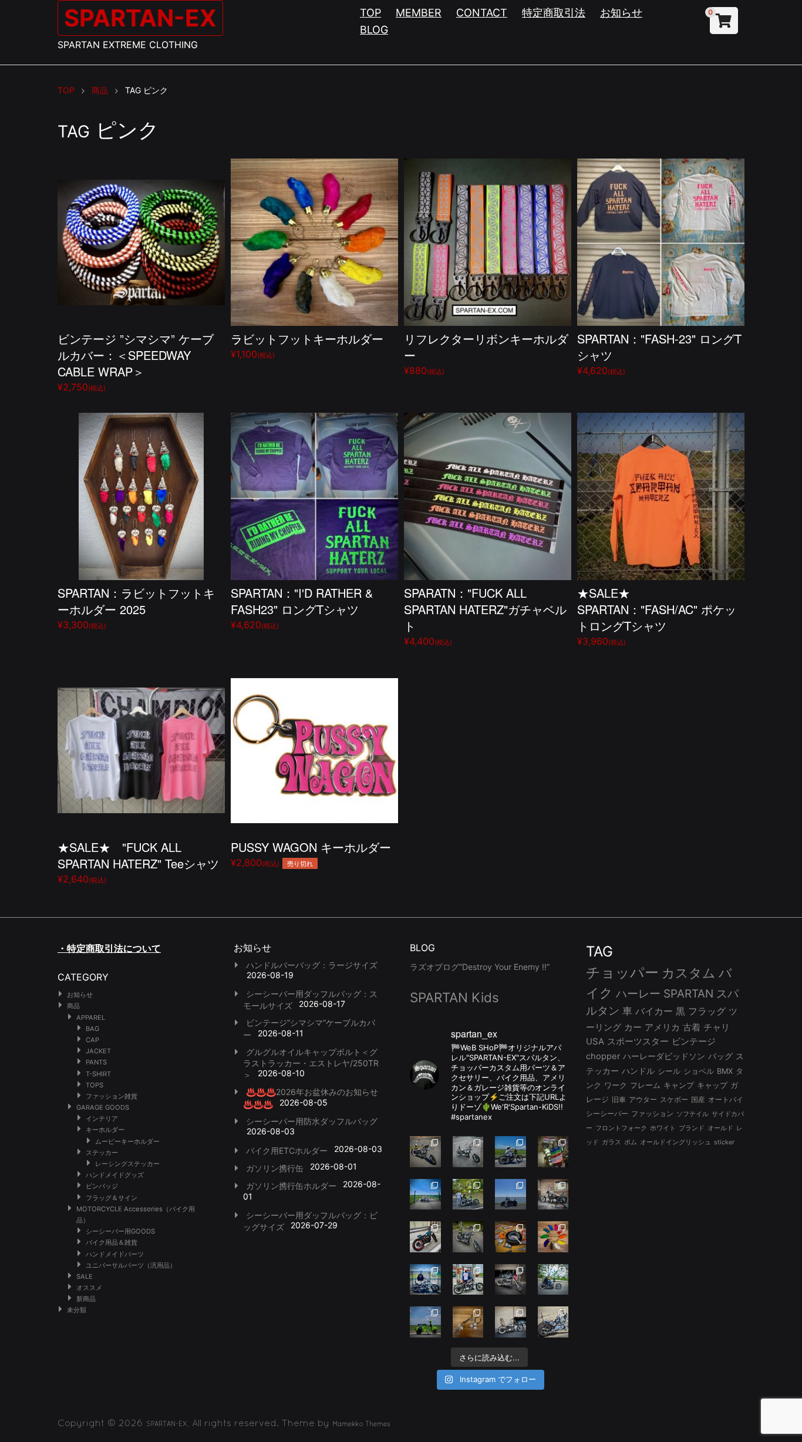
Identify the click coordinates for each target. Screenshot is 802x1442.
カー (633, 1027)
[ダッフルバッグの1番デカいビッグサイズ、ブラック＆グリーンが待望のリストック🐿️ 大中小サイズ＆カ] (468, 1236)
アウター (643, 1099)
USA (595, 1041)
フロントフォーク (621, 1128)
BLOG (374, 29)
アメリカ (662, 1027)
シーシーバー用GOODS (120, 1231)
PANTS (96, 1062)
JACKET (98, 1051)
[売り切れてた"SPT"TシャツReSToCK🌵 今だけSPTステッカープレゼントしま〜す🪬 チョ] (468, 1279)
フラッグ (707, 1011)
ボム (630, 1142)
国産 (698, 1099)
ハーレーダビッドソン (664, 1056)
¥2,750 (136, 361)
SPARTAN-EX (140, 18)
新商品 (86, 1299)
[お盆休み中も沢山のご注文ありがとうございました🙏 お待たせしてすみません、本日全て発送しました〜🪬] (468, 1151)
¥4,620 (659, 353)
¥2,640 (138, 861)
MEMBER (419, 12)
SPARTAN (688, 993)
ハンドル (638, 1071)
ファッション (652, 1114)
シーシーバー (607, 1113)
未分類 (76, 1310)
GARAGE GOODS (102, 1107)
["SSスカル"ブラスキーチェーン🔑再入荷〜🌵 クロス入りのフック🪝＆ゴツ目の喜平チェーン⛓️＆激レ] (468, 1321)
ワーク (615, 1085)
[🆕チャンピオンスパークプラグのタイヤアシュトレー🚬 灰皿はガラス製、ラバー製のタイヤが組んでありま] (510, 1236)
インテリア (102, 1118)
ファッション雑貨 (111, 1096)
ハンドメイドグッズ (115, 1175)
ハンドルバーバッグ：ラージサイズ (312, 965)
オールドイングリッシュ (675, 1142)
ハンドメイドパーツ (115, 1254)
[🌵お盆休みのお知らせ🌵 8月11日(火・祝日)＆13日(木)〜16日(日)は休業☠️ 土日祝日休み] (510, 1194)
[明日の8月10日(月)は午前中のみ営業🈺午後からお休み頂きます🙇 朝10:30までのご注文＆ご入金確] (425, 1194)
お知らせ (621, 12)
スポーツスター (638, 1041)
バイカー (654, 1011)
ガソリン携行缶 (275, 1168)
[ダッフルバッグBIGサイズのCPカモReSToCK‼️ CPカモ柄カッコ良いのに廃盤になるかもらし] (510, 1321)
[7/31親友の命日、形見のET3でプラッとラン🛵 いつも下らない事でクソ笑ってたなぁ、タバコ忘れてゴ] (468, 1194)
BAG (92, 1029)
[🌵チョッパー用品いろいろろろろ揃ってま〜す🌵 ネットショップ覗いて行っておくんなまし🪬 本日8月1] (510, 1151)
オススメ (89, 1287)
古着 (691, 1027)
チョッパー (622, 972)
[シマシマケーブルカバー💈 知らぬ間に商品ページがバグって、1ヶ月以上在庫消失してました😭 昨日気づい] (553, 1151)
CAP (92, 1040)
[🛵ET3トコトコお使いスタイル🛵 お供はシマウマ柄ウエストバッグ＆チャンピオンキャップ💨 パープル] (425, 1321)
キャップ (712, 1085)
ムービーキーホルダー (127, 1141)
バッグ (720, 1056)
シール (669, 1071)
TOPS (94, 1085)
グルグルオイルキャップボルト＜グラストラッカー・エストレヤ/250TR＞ (311, 1063)
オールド (720, 1128)
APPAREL (90, 1017)
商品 (73, 1006)
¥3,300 (136, 607)
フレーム (645, 1085)
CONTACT (481, 12)
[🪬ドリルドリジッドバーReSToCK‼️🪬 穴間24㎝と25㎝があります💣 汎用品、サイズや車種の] (553, 1321)
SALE (84, 1276)
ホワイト (663, 1128)
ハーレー (638, 993)
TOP (370, 12)
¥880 (486, 353)
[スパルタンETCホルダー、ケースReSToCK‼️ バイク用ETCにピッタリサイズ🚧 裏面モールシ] (553, 1194)
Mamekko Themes (361, 1423)
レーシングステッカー (127, 1164)
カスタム (689, 973)
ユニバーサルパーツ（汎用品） (131, 1265)
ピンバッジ (102, 1186)
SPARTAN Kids (454, 997)
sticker (724, 1142)
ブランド (692, 1128)
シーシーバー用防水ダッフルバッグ (312, 1121)
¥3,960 (656, 615)
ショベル (698, 1071)
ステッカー (102, 1152)
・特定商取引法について (109, 948)
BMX (725, 1071)
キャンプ (678, 1085)
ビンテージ (694, 1041)
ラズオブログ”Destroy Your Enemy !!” (480, 967)
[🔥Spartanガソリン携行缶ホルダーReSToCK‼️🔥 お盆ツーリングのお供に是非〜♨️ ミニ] (425, 1236)
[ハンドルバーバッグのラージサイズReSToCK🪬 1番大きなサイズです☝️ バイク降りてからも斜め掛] (425, 1151)
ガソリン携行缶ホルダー (291, 1186)
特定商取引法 (553, 12)
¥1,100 (307, 345)
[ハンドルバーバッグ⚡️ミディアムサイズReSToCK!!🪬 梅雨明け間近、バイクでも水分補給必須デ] (510, 1279)
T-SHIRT (98, 1074)
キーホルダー (105, 1130)
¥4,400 (485, 615)
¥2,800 (311, 853)
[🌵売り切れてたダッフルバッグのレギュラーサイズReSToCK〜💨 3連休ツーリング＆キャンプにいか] (553, 1279)
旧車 (619, 1099)
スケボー (674, 1099)
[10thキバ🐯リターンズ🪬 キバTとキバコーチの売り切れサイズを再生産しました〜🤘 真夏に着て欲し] (425, 1279)
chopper (603, 1056)
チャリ (716, 1027)
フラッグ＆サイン (111, 1198)
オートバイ (725, 1099)
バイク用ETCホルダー (287, 1150)
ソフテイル (692, 1114)
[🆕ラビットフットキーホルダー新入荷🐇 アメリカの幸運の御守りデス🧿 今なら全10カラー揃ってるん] (553, 1236)
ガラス (611, 1142)
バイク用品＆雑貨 (111, 1242)
